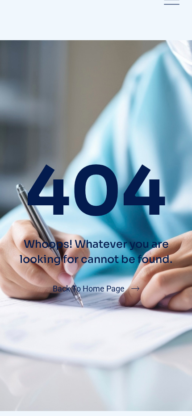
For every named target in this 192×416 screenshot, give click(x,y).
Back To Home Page (89, 288)
